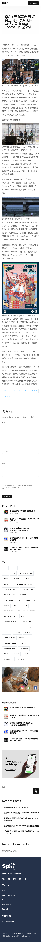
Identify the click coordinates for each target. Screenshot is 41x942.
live (22, 616)
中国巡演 (6, 654)
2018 (5, 573)
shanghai (7, 627)
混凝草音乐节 (8, 659)
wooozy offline (10, 643)
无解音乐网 (7, 396)
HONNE (6, 605)
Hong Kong (30, 600)
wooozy (17, 391)
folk (20, 600)
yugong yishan (9, 648)
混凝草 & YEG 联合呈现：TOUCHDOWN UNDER (24, 520)
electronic (24, 595)
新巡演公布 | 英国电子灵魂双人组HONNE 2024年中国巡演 (21, 529)
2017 (28, 568)
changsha (17, 578)
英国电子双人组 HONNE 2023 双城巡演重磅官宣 (24, 539)
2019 (13, 573)
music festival (26, 621)
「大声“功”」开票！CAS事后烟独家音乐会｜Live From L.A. (24, 549)
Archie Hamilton (25, 573)
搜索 (3, 787)
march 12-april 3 (10, 621)
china (28, 578)
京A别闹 (34, 391)
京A (26, 391)
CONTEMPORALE (27, 589)
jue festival (8, 611)
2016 (20, 568)
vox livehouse (9, 637)
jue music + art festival (27, 611)
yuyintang (24, 648)
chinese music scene (24, 584)
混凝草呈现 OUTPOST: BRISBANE (22, 511)
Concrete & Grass (10, 589)
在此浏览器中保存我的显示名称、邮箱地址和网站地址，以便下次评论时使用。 (19, 486)
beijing (6, 578)
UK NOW (27, 632)
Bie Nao (7, 391)
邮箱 (4, 463)
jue (15, 605)
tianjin (17, 632)
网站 (3, 474)
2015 (13, 568)
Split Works (20, 627)
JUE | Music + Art (10, 616)
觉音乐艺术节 (20, 659)
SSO (30, 627)
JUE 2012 (24, 605)
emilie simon (8, 600)
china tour (8, 584)
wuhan (23, 643)
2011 (5, 568)
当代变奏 (16, 654)
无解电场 (26, 654)
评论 (4, 422)
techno (7, 632)
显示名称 (5, 451)
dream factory (9, 595)
